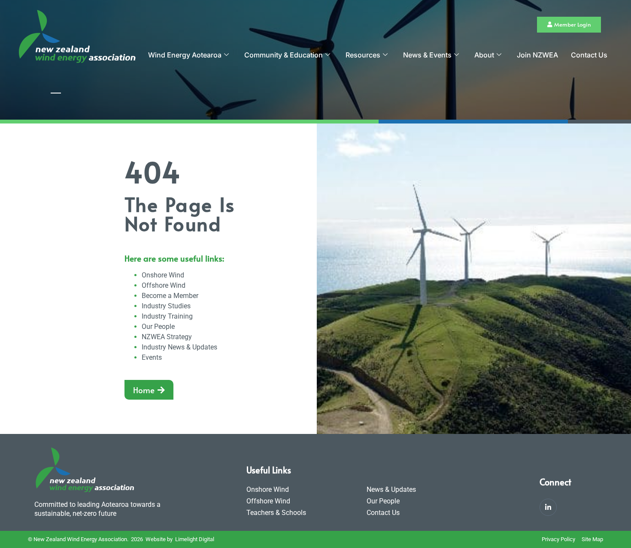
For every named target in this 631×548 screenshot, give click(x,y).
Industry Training (167, 316)
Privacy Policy (558, 539)
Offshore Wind (163, 285)
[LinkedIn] (548, 507)
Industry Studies (166, 306)
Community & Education (283, 55)
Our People (158, 326)
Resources (363, 55)
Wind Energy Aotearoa (184, 55)
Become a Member (170, 296)
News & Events (427, 55)
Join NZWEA (537, 55)
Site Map (592, 539)
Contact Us (589, 55)
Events (152, 357)
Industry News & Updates (179, 347)
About (484, 55)
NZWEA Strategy (167, 337)
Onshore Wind (163, 275)
